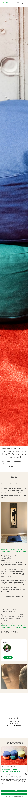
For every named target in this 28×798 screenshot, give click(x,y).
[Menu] (18, 3)
